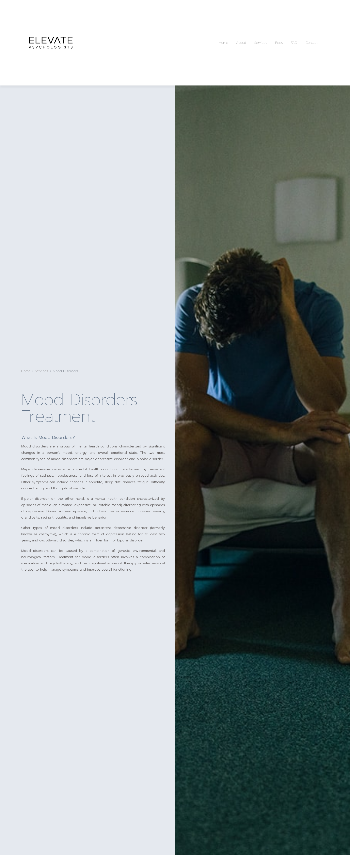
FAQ (294, 42)
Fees (279, 42)
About (241, 42)
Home (223, 42)
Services (260, 42)
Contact (311, 42)
